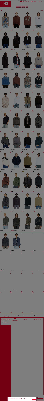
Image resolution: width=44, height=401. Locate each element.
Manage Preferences (17, 398)
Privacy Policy (22, 398)
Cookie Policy (25, 398)
